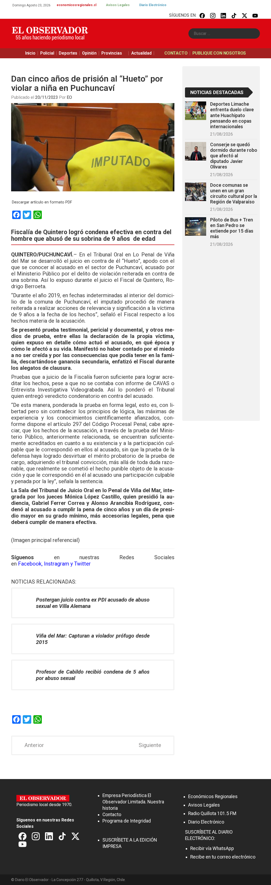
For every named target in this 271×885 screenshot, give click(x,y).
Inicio (30, 53)
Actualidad (141, 53)
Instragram (56, 564)
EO (69, 97)
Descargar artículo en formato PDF (42, 202)
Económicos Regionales (213, 796)
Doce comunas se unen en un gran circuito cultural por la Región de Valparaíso (233, 193)
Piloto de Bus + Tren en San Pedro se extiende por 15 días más (231, 228)
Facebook (30, 564)
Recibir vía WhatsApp (212, 848)
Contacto (111, 814)
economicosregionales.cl (76, 5)
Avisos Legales (118, 5)
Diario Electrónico (152, 5)
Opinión (89, 53)
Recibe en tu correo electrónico (222, 857)
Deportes (68, 53)
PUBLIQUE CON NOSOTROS (219, 53)
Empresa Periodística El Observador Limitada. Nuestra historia (133, 802)
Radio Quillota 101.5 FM (212, 813)
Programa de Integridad (126, 821)
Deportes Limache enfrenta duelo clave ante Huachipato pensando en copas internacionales (232, 115)
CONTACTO (176, 53)
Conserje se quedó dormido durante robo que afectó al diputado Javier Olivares (233, 156)
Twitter (82, 564)
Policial (47, 53)
